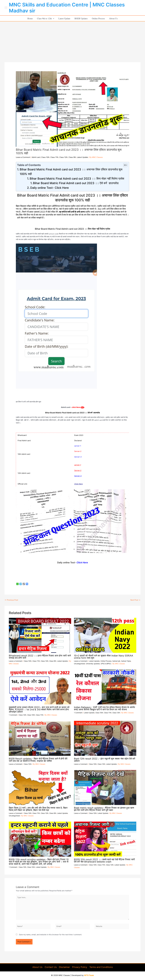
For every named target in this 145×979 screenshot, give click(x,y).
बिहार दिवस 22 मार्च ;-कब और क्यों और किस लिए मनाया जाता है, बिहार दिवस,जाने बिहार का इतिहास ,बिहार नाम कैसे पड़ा (38, 808)
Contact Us (51, 967)
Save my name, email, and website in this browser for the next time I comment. (50, 934)
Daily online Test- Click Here (49, 187)
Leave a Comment (23, 157)
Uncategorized (79, 664)
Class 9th (72, 157)
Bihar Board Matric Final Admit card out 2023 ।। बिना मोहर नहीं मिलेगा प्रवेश (77, 178)
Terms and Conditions (101, 967)
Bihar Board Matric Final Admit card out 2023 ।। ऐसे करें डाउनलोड (75, 183)
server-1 (77, 465)
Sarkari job (116, 661)
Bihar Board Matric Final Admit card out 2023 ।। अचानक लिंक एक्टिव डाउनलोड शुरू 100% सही (71, 172)
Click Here (78, 484)
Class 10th (45, 157)
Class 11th (54, 157)
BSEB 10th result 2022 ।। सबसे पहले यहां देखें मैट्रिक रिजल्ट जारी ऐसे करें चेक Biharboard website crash (104, 860)
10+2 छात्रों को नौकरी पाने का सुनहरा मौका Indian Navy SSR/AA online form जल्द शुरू (103, 656)
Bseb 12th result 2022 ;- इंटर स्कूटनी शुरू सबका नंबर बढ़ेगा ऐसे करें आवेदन (104, 759)
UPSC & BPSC (106, 664)
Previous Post (11, 600)
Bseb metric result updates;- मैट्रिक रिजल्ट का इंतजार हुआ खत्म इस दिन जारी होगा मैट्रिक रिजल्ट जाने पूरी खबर (104, 808)
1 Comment (13, 715)
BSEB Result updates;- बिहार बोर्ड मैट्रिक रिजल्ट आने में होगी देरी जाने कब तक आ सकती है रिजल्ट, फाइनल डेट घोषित (38, 759)
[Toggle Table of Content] (124, 165)
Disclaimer (64, 967)
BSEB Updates (81, 18)
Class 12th (63, 157)
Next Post (135, 600)
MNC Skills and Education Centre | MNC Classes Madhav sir (67, 8)
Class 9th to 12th (44, 18)
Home (30, 18)
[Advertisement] (72, 38)
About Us (113, 18)
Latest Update (64, 18)
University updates (93, 664)
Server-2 (77, 470)
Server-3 (78, 476)
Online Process (98, 18)
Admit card (36, 157)
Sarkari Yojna (126, 661)
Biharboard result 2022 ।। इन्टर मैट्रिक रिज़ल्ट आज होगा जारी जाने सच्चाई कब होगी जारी (40, 656)
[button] (53, 18)
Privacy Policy (79, 967)
